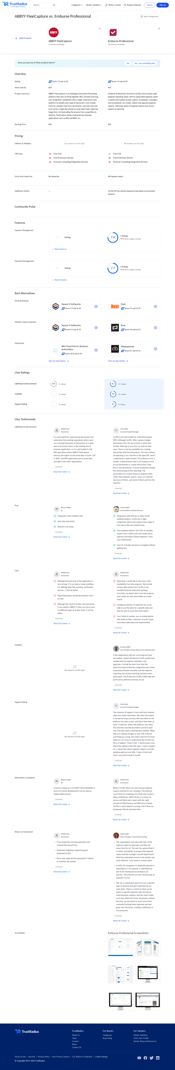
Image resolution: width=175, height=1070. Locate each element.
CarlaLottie (124, 429)
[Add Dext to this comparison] (155, 306)
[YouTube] (139, 1058)
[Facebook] (145, 1058)
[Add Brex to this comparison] (155, 327)
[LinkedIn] (158, 1058)
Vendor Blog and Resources (145, 1041)
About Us (76, 1035)
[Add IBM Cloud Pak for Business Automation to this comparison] (96, 350)
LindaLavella (124, 834)
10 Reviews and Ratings (56, 44)
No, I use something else (145, 63)
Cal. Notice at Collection (82, 1057)
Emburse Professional (120, 41)
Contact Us (76, 1048)
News (74, 1044)
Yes (128, 63)
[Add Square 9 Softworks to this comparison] (96, 306)
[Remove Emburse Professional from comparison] (159, 28)
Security (31, 1057)
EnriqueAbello (125, 647)
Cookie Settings (101, 1057)
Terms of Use (20, 1057)
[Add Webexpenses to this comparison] (155, 348)
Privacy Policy (43, 1057)
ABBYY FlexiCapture (60, 41)
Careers (75, 1041)
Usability (18, 394)
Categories (76, 5)
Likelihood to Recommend (25, 384)
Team (74, 1038)
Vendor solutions (93, 5)
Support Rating (21, 404)
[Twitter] (152, 1058)
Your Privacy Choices (60, 1057)
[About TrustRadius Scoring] (50, 81)
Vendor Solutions (140, 1035)
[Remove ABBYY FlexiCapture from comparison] (100, 28)
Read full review (60, 472)
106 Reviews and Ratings (116, 44)
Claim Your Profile (141, 1038)
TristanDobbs (125, 507)
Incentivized (58, 467)
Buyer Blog (107, 1038)
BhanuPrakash (66, 507)
